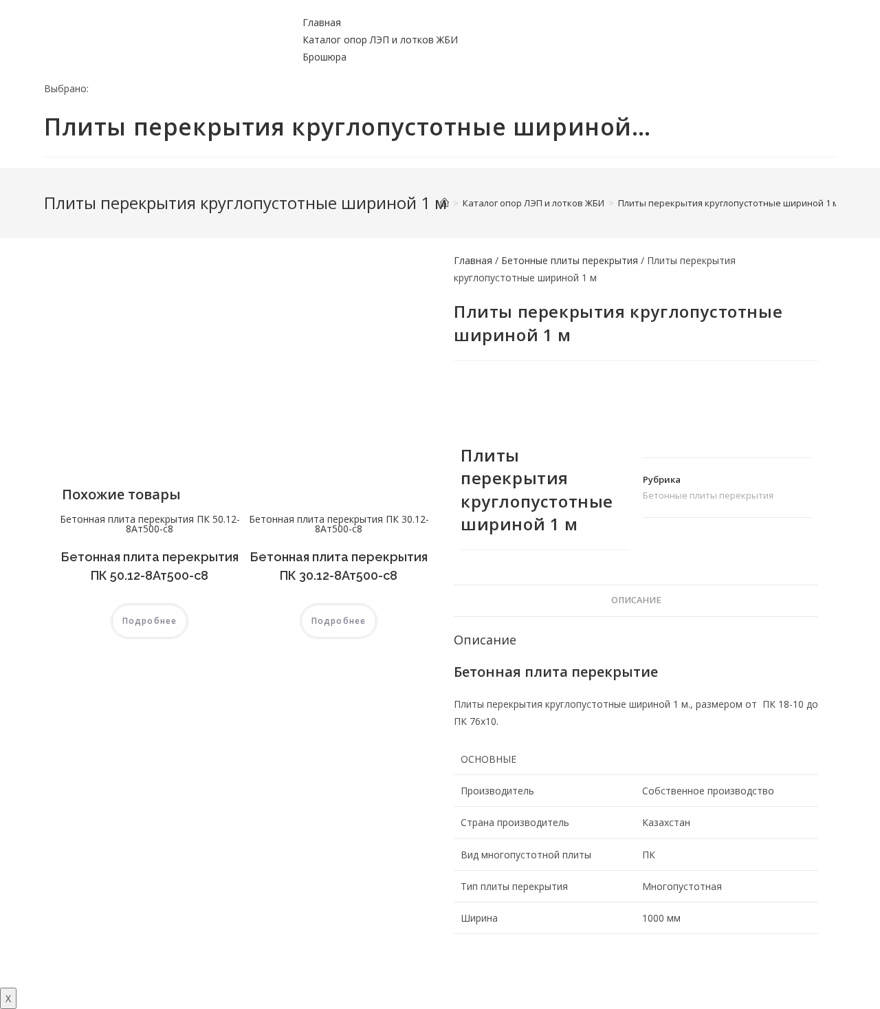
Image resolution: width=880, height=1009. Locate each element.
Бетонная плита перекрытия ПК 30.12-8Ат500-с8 (339, 523)
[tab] (636, 600)
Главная (321, 22)
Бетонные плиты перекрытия (569, 260)
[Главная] (444, 203)
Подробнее (149, 621)
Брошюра (324, 56)
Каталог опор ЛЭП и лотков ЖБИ (380, 39)
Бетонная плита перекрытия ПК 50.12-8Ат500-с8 (150, 523)
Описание (636, 600)
